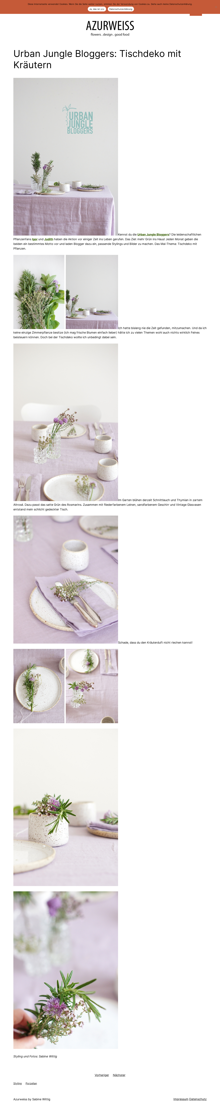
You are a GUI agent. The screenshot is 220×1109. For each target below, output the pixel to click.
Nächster (119, 1075)
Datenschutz (198, 1099)
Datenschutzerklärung (120, 9)
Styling (17, 1083)
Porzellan (31, 1083)
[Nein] (216, 7)
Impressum (180, 1099)
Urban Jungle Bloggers (153, 234)
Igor (35, 239)
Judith (48, 239)
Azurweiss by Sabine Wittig (31, 1099)
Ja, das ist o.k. (97, 9)
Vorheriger (102, 1075)
